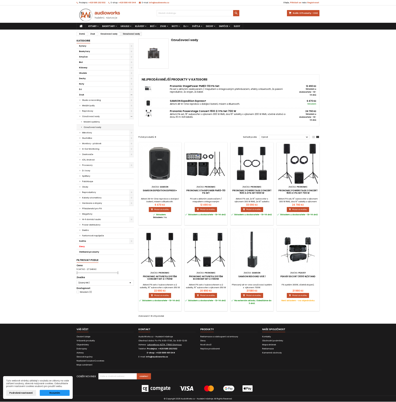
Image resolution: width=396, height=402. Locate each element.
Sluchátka (87, 138)
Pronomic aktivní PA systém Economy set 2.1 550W (206, 277)
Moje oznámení (84, 364)
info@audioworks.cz (159, 2)
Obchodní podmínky (272, 340)
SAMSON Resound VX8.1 (251, 276)
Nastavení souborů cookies (90, 360)
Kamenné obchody (272, 352)
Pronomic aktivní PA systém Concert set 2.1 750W (160, 277)
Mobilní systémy (92, 121)
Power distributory (91, 224)
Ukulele (125, 26)
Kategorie (83, 40)
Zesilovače (87, 154)
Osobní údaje (83, 336)
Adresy (80, 352)
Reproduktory (89, 192)
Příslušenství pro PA (92, 208)
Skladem (86, 292)
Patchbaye (87, 181)
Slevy (237, 26)
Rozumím (55, 392)
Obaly (85, 186)
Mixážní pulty (88, 105)
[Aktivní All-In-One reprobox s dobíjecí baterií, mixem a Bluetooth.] (157, 103)
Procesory (87, 165)
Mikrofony (87, 132)
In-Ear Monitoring (90, 148)
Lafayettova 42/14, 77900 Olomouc (164, 344)
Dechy (209, 26)
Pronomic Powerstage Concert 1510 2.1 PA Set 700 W (203, 111)
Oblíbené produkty (89, 251)
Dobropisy (82, 348)
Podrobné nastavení (21, 392)
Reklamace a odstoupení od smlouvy (219, 336)
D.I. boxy (86, 170)
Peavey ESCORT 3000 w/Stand (297, 276)
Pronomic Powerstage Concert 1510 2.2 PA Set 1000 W (251, 191)
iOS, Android (88, 159)
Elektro (85, 230)
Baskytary (108, 26)
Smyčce (223, 26)
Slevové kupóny (85, 356)
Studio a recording (91, 100)
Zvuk (163, 26)
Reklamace (268, 348)
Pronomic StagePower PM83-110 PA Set (194, 86)
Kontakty (266, 336)
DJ (184, 26)
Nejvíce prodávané (210, 348)
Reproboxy (87, 110)
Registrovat (313, 2)
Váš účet (82, 329)
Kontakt (144, 329)
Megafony (87, 213)
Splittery (86, 176)
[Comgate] (198, 388)
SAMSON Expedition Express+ (188, 101)
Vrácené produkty (86, 340)
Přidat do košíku (160, 209)
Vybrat (285, 137)
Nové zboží (205, 344)
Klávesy (139, 26)
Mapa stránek (269, 344)
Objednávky (83, 344)
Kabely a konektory (91, 197)
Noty (175, 26)
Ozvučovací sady (91, 116)
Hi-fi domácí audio (91, 219)
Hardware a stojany (92, 203)
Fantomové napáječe (93, 235)
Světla (196, 26)
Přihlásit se (295, 2)
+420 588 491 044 (127, 2)
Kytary (92, 26)
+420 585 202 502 (96, 2)
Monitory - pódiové (91, 143)
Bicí (152, 26)
